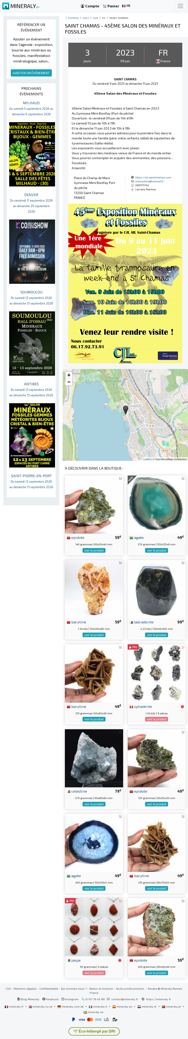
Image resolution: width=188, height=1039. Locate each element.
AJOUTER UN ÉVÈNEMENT (31, 73)
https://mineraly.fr (158, 999)
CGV (8, 988)
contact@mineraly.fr (124, 999)
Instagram (71, 999)
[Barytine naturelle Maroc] (94, 673)
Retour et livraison (101, 988)
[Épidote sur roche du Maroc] (94, 504)
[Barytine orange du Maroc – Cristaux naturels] (94, 588)
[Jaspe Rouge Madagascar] (94, 926)
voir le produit (94, 550)
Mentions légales (25, 988)
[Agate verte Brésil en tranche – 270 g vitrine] (157, 504)
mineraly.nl (149, 1006)
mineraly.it (100, 1006)
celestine (78, 791)
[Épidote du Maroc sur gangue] (157, 758)
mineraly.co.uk (42, 1006)
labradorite (143, 621)
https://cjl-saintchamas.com (153, 177)
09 (103, 17)
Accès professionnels (130, 988)
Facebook (51, 999)
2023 (86, 17)
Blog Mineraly (29, 999)
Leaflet (147, 459)
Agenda (73, 17)
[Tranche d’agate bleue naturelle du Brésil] (94, 842)
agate (138, 537)
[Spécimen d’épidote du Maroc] (157, 926)
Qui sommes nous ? (73, 988)
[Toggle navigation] (180, 6)
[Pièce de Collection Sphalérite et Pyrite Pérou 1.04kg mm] (157, 673)
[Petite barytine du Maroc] (157, 842)
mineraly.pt (173, 1006)
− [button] (68, 382)
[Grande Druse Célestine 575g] (94, 758)
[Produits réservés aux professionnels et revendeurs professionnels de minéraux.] (182, 707)
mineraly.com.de (72, 1006)
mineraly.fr (16, 1006)
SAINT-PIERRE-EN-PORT (31, 481)
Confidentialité (48, 988)
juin (95, 17)
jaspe (75, 960)
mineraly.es (124, 1006)
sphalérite (142, 706)
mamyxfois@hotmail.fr (149, 181)
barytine (78, 621)
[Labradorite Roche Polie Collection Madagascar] (157, 588)
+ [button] (68, 375)
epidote (77, 537)
